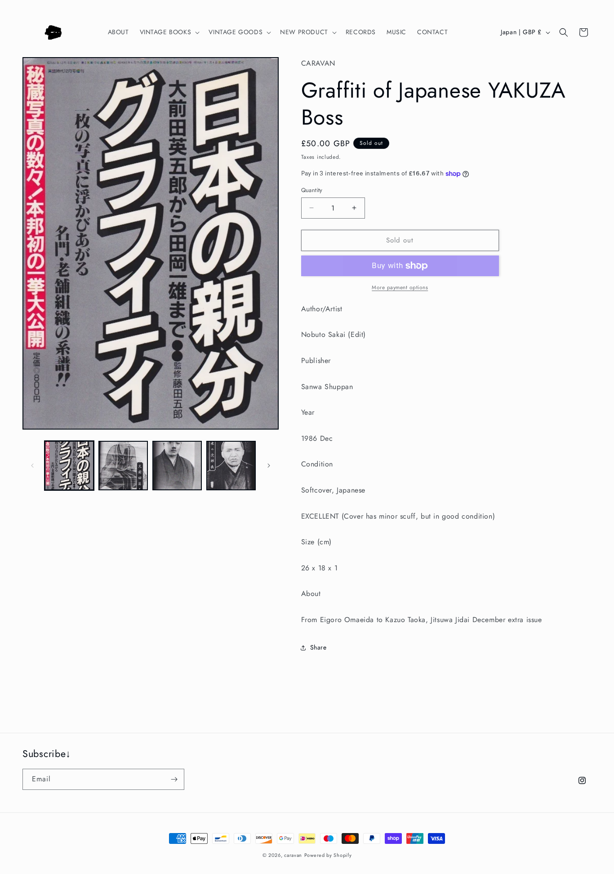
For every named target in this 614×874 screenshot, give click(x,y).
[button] (169, 31)
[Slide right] (269, 465)
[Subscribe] (174, 779)
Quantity (312, 190)
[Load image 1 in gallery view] (69, 465)
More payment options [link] (400, 287)
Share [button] (318, 647)
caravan (293, 855)
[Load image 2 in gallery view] (123, 465)
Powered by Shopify (328, 855)
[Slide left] (32, 465)
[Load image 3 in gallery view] (177, 465)
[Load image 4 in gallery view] (231, 465)
